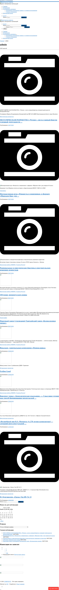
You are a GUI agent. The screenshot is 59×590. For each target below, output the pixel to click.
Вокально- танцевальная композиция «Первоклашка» (23, 348)
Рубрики (2, 527)
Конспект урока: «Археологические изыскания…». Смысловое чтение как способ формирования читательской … (29, 397)
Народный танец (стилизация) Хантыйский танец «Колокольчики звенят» (22, 541)
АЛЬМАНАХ (7, 581)
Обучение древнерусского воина (13, 295)
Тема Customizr (20, 584)
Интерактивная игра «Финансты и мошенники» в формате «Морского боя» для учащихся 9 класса (29, 535)
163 (7, 553)
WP (7, 584)
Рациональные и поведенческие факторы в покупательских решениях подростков (24, 538)
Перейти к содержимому (6, 0)
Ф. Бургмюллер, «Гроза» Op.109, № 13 (15, 497)
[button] (53, 588)
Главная (2, 41)
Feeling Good (5, 371)
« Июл (1, 521)
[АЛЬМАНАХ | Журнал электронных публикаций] (6, 2)
